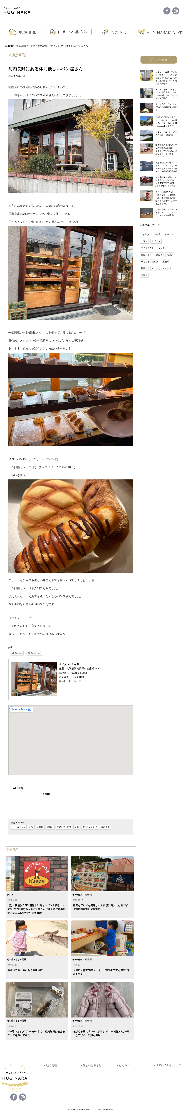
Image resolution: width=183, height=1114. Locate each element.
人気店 (40, 827)
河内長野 (105, 827)
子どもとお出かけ (149, 261)
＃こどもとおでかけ (161, 268)
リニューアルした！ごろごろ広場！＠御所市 (166, 133)
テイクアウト (147, 248)
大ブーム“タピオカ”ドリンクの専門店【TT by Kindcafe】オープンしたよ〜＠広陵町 (166, 94)
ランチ (161, 248)
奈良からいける (90, 827)
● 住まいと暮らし (91, 1065)
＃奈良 (144, 275)
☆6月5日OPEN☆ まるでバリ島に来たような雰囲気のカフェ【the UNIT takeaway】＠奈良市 (166, 121)
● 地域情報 (50, 1065)
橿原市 (144, 268)
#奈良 (158, 234)
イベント (169, 234)
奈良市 (159, 255)
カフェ (144, 241)
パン (31, 827)
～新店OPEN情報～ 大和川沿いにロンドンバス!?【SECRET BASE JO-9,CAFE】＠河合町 (166, 181)
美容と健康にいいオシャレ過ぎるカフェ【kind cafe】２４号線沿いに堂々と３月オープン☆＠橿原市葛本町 (166, 198)
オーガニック (19, 827)
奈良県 (170, 255)
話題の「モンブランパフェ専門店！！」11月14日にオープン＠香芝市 (166, 212)
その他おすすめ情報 (82, 894)
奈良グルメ (146, 255)
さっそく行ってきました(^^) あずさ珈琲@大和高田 (166, 107)
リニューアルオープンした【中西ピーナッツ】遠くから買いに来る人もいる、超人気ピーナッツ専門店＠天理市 (166, 78)
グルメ (10, 894)
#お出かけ (146, 234)
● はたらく (123, 1065)
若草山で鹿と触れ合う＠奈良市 (25, 970)
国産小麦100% (64, 827)
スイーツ (156, 241)
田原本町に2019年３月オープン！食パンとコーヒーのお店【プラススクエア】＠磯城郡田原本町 (166, 167)
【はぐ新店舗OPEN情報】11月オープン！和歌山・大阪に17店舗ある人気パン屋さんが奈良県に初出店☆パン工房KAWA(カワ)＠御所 (36, 909)
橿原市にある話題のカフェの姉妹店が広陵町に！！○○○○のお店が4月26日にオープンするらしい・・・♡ (166, 151)
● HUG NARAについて (167, 1065)
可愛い (50, 827)
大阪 (77, 827)
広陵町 (165, 261)
